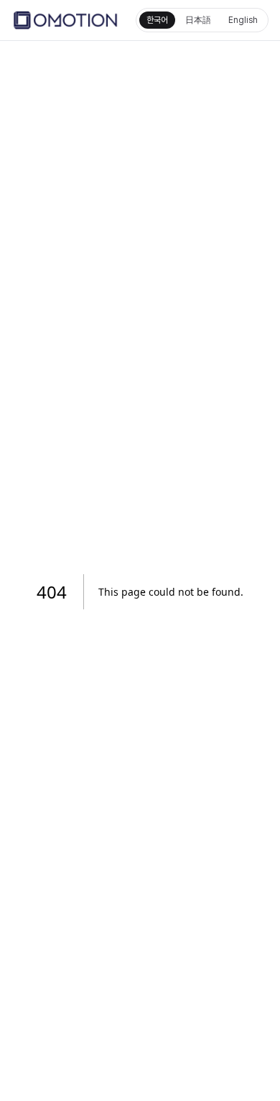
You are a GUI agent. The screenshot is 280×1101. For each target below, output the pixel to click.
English (243, 20)
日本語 (198, 20)
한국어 (157, 20)
